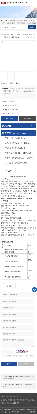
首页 (12, 35)
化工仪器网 (15, 403)
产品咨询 (9, 118)
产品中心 (19, 35)
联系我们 (27, 118)
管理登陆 (32, 412)
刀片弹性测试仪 (14, 37)
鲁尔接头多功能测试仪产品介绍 (16, 163)
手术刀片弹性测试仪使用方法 (15, 138)
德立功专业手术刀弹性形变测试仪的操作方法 (19, 143)
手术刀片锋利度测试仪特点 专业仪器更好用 (19, 158)
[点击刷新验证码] (21, 351)
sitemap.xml (24, 412)
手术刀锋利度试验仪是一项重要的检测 (18, 153)
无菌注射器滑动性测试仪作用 (15, 148)
